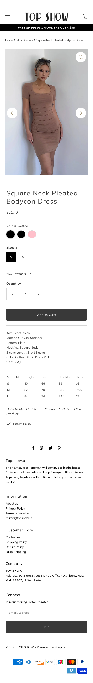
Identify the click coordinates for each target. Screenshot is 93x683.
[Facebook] (33, 447)
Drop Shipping (16, 552)
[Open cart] (86, 16)
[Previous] (12, 113)
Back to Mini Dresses (22, 409)
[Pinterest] (59, 447)
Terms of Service (17, 513)
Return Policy (15, 547)
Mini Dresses (24, 40)
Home (9, 40)
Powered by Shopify (51, 647)
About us (12, 503)
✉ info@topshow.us (19, 518)
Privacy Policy (15, 508)
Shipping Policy (16, 542)
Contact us (13, 537)
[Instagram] (41, 447)
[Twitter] (50, 447)
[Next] (81, 113)
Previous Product (56, 409)
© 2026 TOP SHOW (20, 647)
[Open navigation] (7, 17)
